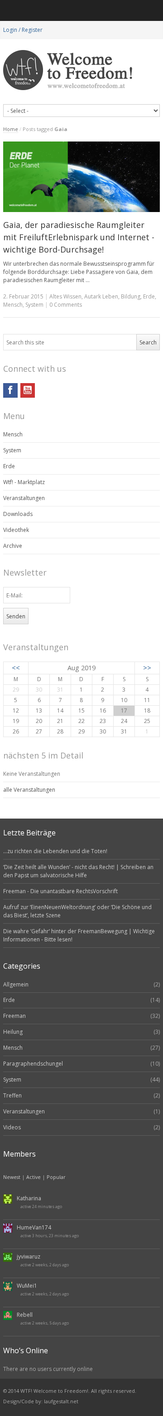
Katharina (29, 1198)
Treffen (12, 1095)
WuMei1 (27, 1286)
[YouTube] (27, 390)
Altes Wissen (65, 296)
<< (16, 667)
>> (147, 667)
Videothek (16, 530)
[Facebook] (10, 390)
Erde (149, 296)
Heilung (13, 1032)
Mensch (13, 304)
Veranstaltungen (24, 498)
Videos (12, 1127)
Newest (11, 1176)
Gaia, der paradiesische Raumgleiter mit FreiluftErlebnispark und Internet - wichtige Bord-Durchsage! (78, 237)
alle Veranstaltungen (29, 790)
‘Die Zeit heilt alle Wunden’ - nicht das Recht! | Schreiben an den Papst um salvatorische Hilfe (78, 871)
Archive (12, 546)
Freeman (14, 1016)
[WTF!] (81, 70)
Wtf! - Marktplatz (24, 482)
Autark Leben (101, 296)
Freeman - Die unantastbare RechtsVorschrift (60, 891)
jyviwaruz (28, 1256)
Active (33, 1176)
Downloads (18, 514)
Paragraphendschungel (33, 1063)
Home (10, 129)
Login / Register (23, 30)
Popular (56, 1176)
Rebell (25, 1315)
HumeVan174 (34, 1227)
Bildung (130, 296)
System (34, 304)
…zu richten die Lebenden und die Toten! (55, 851)
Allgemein (16, 984)
